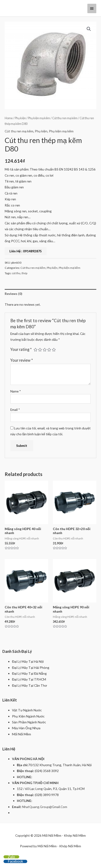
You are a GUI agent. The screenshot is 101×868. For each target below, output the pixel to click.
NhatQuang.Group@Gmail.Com (44, 807)
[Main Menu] (91, 8)
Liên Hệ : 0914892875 (25, 251)
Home (9, 118)
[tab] (50, 293)
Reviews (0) (13, 294)
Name (15, 391)
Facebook (15, 861)
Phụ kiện (20, 118)
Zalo (11, 857)
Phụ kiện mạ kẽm (39, 118)
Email (15, 410)
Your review (21, 360)
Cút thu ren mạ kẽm (65, 118)
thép (24, 273)
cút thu (16, 273)
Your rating (21, 349)
